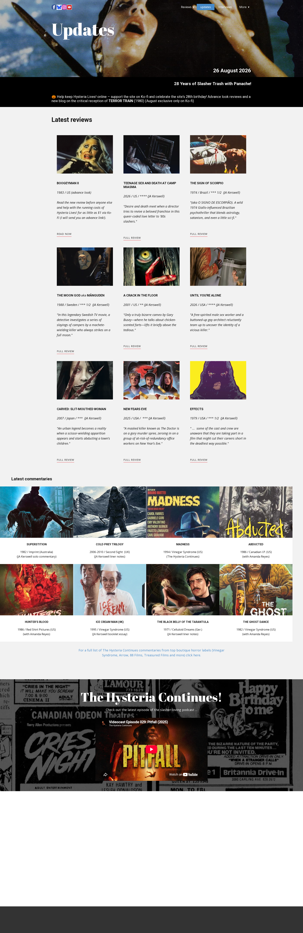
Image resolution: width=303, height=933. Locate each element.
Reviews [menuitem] (186, 7)
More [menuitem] (243, 7)
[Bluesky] (59, 7)
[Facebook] (54, 7)
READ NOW (64, 234)
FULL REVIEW (132, 237)
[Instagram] (64, 7)
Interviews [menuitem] (225, 7)
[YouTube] (69, 7)
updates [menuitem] (205, 7)
